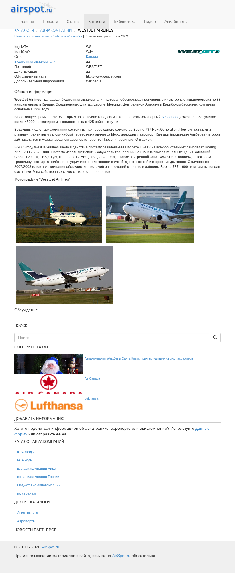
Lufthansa (91, 398)
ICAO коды (25, 452)
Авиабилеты (175, 21)
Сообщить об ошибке (66, 36)
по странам (26, 493)
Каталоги (96, 21)
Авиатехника (27, 513)
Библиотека (125, 21)
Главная (26, 21)
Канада (92, 57)
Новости (50, 21)
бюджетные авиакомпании (39, 485)
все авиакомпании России (38, 477)
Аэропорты (26, 521)
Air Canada (170, 117)
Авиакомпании (56, 30)
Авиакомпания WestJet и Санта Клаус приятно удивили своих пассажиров (139, 358)
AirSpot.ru (50, 547)
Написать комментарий (31, 36)
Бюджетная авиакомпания (36, 62)
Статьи (73, 21)
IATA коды (25, 460)
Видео (150, 21)
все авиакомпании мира (36, 469)
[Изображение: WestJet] (58, 215)
